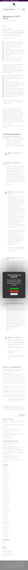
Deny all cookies (14, 291)
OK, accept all (14, 288)
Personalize (14, 294)
